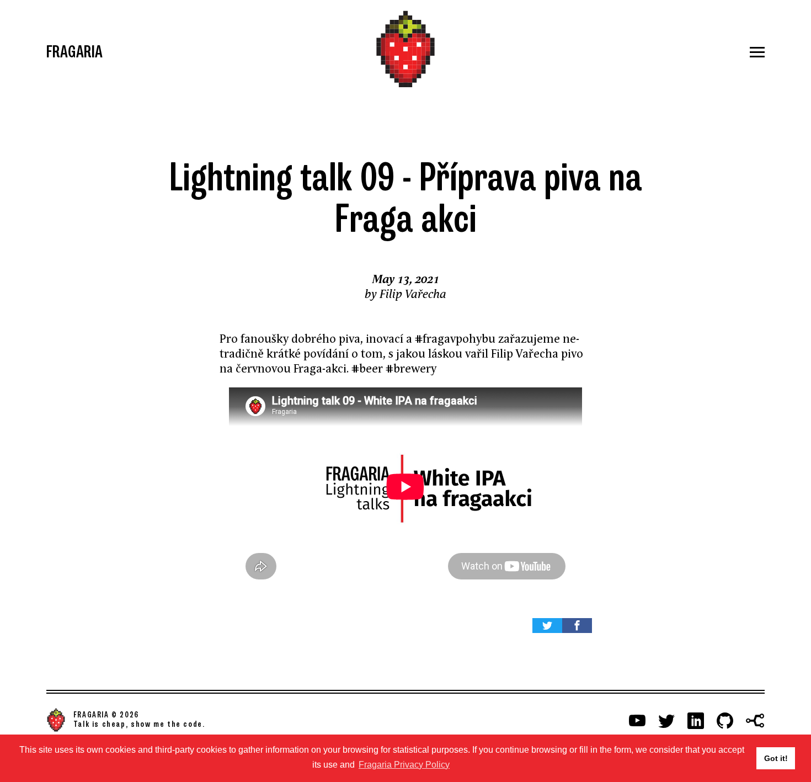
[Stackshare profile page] (755, 720)
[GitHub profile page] (725, 720)
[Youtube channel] (637, 720)
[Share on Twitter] (547, 625)
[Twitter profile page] (666, 720)
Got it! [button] (776, 758)
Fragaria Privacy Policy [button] (404, 764)
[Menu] (645, 52)
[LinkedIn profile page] (695, 720)
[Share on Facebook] (577, 625)
